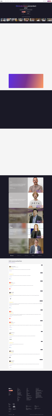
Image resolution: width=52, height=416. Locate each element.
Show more (10, 316)
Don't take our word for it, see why (12, 262)
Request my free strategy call (26, 83)
